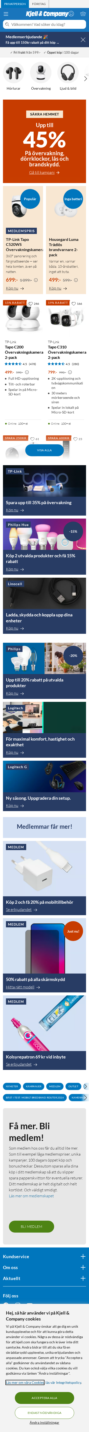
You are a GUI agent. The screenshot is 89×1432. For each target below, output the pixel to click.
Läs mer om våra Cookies (25, 1382)
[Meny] (6, 14)
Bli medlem (31, 1226)
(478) (32, 364)
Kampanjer (34, 1086)
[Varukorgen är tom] (83, 14)
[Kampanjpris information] (36, 280)
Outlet (73, 1086)
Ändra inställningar (44, 1422)
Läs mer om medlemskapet (31, 1195)
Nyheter (12, 1086)
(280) (75, 364)
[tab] (15, 4)
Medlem (54, 1086)
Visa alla (44, 450)
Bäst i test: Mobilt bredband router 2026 (35, 1097)
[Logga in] (71, 14)
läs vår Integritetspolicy (63, 1382)
